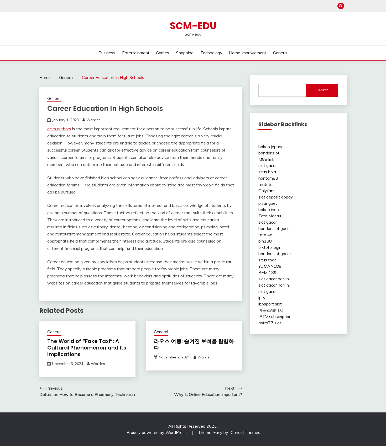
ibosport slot (270, 304)
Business (106, 52)
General (280, 52)
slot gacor (267, 165)
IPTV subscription (274, 316)
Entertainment (135, 52)
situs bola (267, 171)
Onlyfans (266, 190)
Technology (211, 52)
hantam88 (268, 178)
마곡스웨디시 (271, 310)
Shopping (185, 52)
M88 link (266, 159)
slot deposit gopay (275, 197)
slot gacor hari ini (274, 278)
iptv (261, 297)
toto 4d (265, 234)
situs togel (268, 259)
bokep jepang (271, 146)
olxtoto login (269, 247)
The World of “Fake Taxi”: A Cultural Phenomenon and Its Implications (86, 347)
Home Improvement (247, 52)
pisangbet (267, 203)
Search (322, 90)
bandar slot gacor (274, 228)
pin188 (265, 241)
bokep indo (268, 209)
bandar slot (268, 152)
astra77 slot (269, 322)
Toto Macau (269, 215)
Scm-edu (193, 26)
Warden (93, 119)
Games (162, 52)
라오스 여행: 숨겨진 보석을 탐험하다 (194, 344)
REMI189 (267, 272)
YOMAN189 (269, 266)
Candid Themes (245, 432)
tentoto (265, 184)
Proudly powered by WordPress (157, 432)
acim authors (59, 128)
